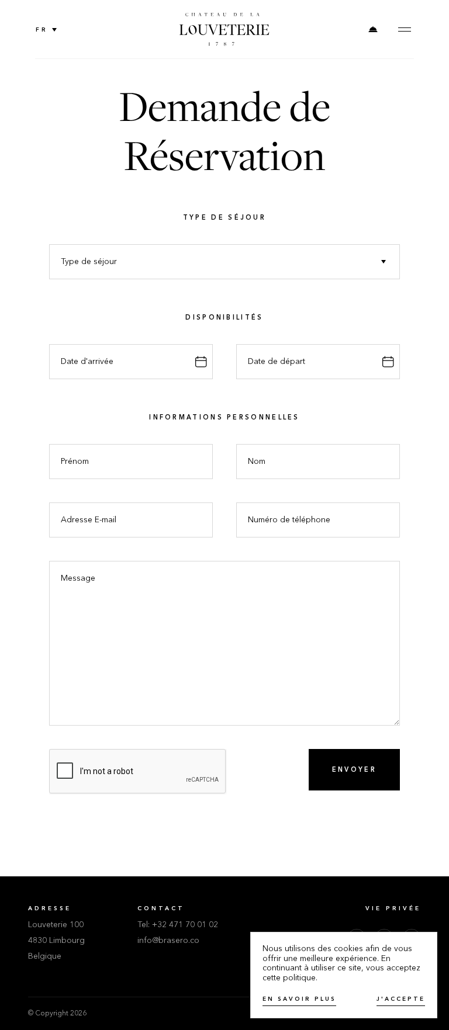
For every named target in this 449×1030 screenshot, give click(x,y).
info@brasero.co (168, 941)
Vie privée (393, 908)
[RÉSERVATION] (373, 29)
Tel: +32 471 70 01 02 (177, 925)
